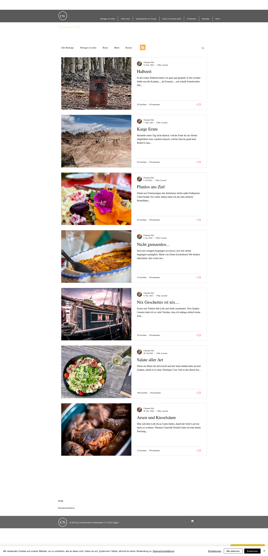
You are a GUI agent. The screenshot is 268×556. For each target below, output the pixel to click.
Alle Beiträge (67, 47)
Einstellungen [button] (214, 551)
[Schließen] (264, 551)
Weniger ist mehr (88, 47)
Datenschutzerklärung (163, 551)
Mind (116, 47)
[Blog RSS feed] (142, 47)
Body (105, 47)
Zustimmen (252, 551)
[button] (202, 48)
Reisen (128, 47)
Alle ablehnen (233, 551)
